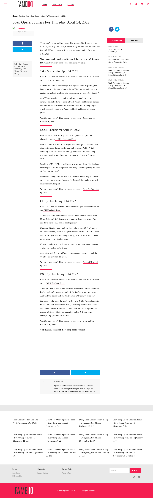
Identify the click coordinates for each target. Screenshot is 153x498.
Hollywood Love (17, 476)
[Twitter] (117, 29)
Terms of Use (66, 473)
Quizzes (71, 4)
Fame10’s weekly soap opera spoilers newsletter (64, 62)
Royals (14, 469)
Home (15, 16)
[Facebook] (111, 29)
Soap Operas (57, 4)
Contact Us (41, 469)
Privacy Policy (67, 469)
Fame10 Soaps (51, 329)
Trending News (24, 16)
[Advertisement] (70, 350)
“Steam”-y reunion (85, 295)
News (44, 4)
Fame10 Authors (42, 473)
